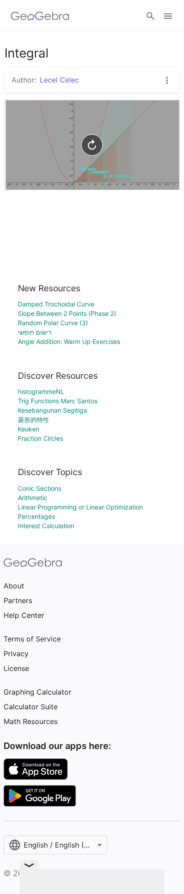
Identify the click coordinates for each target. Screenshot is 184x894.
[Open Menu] (168, 16)
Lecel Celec (59, 79)
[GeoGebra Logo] (40, 16)
